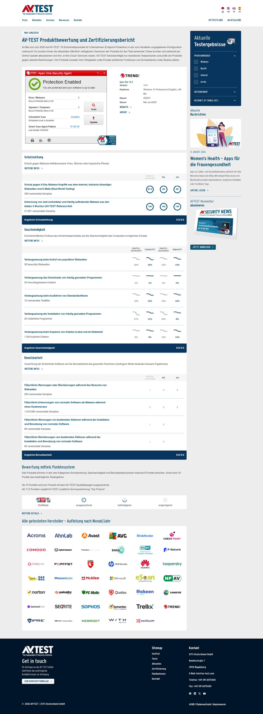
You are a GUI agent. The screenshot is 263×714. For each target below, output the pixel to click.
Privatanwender (202, 55)
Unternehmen (200, 91)
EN (228, 11)
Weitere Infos (32, 168)
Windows (205, 61)
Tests (25, 20)
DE (223, 11)
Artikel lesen (197, 190)
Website (124, 107)
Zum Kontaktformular (36, 681)
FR (234, 11)
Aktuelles (37, 20)
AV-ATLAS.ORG (234, 20)
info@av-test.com (205, 673)
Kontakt (78, 20)
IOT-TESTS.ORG (216, 20)
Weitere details (30, 513)
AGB (192, 704)
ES (240, 11)
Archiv (123, 112)
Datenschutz (203, 704)
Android (204, 75)
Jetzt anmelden (201, 247)
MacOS (204, 68)
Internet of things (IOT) (206, 100)
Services (50, 20)
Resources (64, 20)
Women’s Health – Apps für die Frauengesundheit (215, 161)
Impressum (219, 704)
